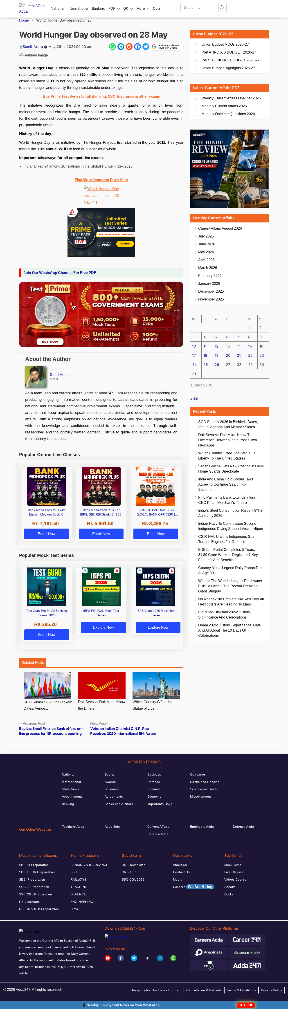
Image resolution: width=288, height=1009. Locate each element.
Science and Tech (203, 789)
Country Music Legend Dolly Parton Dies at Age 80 (230, 570)
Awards (110, 782)
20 (228, 355)
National (57, 8)
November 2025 (211, 299)
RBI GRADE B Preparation (39, 909)
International (78, 8)
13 (228, 346)
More (140, 8)
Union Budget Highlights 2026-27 (228, 68)
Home (24, 20)
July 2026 (206, 236)
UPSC (74, 909)
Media (177, 879)
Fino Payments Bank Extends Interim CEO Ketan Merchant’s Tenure (227, 500)
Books (229, 894)
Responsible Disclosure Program (157, 990)
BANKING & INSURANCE (89, 865)
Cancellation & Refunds (204, 990)
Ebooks (230, 887)
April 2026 (206, 260)
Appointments (72, 796)
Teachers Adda (73, 826)
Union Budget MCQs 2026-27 (225, 44)
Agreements (114, 796)
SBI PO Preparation (34, 865)
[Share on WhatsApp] (112, 46)
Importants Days (159, 804)
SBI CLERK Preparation (37, 872)
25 (205, 364)
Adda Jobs (113, 826)
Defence (153, 782)
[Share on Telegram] (120, 46)
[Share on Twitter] (145, 46)
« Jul (194, 399)
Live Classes (233, 872)
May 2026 (206, 252)
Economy (154, 796)
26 (217, 364)
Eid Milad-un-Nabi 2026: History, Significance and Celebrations (224, 614)
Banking (98, 8)
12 (216, 346)
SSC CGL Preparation (35, 894)
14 (239, 346)
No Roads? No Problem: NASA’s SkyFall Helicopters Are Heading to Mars (231, 601)
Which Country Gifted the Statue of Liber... (152, 705)
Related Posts (32, 662)
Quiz (156, 8)
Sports (110, 774)
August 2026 (220, 228)
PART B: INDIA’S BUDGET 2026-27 (231, 60)
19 (216, 355)
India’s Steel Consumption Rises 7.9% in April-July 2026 (230, 513)
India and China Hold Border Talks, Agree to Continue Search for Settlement (226, 484)
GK (125, 8)
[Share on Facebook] (137, 46)
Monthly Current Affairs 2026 (224, 106)
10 (194, 346)
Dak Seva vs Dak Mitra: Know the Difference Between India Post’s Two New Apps (227, 440)
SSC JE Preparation (34, 887)
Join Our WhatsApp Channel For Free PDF (60, 273)
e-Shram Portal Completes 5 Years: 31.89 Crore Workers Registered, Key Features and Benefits (228, 555)
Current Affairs (158, 826)
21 (239, 355)
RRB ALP (128, 872)
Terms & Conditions (241, 990)
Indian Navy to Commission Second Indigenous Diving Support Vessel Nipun (230, 526)
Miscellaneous (201, 796)
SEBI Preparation (32, 879)
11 (205, 346)
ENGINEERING (81, 902)
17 (194, 355)
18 (205, 355)
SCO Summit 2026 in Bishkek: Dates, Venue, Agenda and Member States (228, 424)
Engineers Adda (202, 826)
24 (194, 364)
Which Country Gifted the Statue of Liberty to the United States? (226, 455)
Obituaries (198, 774)
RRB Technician (134, 865)
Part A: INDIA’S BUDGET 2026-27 (229, 52)
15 (250, 346)
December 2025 (211, 291)
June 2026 (206, 244)
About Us (180, 865)
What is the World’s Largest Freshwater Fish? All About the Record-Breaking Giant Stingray (230, 586)
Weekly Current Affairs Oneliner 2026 (231, 98)
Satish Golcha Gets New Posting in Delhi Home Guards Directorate (231, 468)
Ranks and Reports (204, 782)
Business (154, 774)
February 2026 (210, 276)
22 (250, 355)
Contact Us (181, 872)
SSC (73, 872)
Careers (193, 887)
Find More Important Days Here (101, 180)
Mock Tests (232, 865)
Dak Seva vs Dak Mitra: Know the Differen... (102, 705)
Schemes (112, 789)
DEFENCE (78, 894)
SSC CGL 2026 (133, 879)
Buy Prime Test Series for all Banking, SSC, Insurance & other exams (101, 96)
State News (70, 789)
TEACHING (78, 887)
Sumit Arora (33, 46)
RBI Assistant (29, 902)
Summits (153, 789)
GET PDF (245, 1005)
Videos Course (235, 879)
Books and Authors (119, 804)
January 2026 (209, 283)
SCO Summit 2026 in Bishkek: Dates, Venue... (48, 705)
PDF (111, 8)
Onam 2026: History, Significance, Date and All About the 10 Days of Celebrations (229, 630)
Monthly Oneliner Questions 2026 (228, 114)
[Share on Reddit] (129, 46)
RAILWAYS (78, 879)
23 (261, 355)
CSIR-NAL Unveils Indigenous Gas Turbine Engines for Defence (226, 539)
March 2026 (207, 268)
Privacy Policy (271, 990)
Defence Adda (158, 834)
